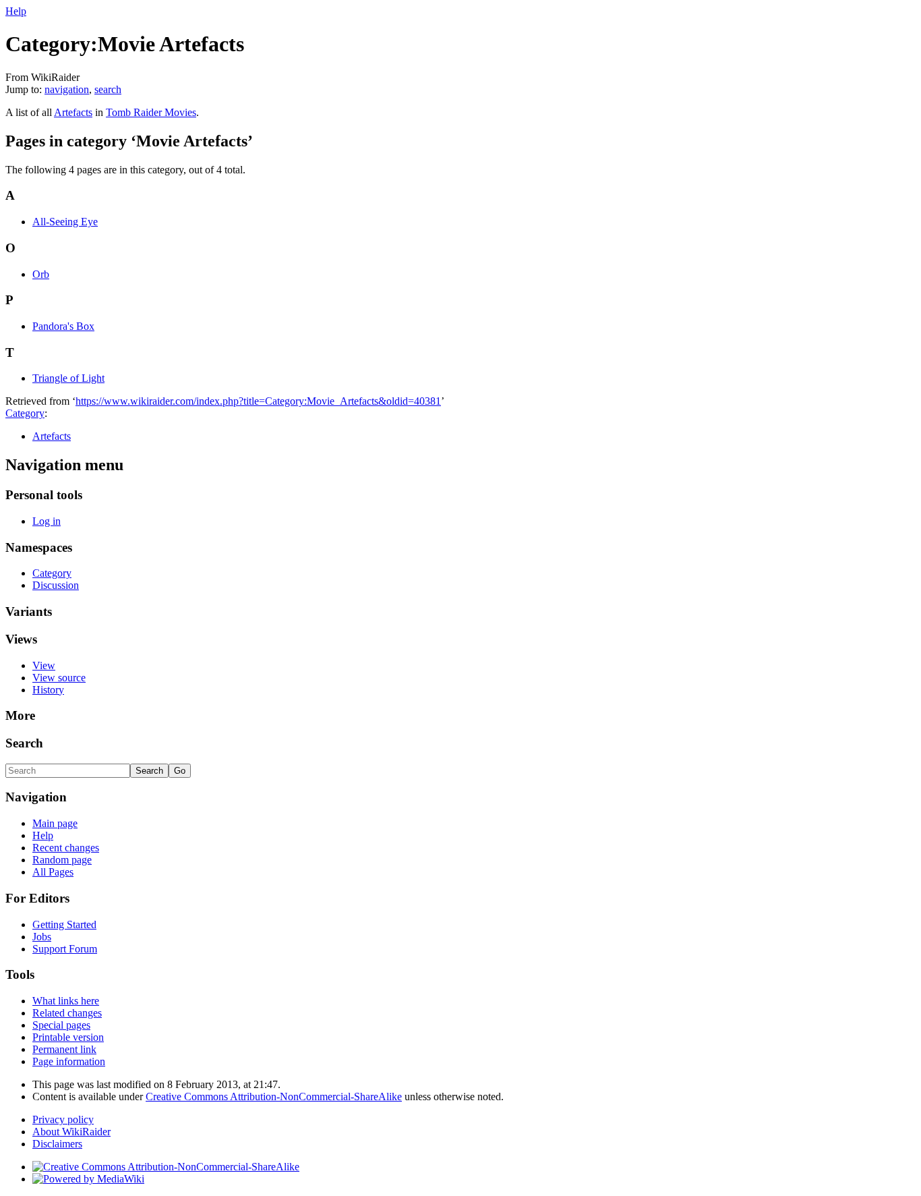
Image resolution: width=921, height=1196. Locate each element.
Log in (46, 521)
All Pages (52, 872)
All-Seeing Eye (65, 221)
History (48, 689)
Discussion (55, 585)
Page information (68, 1061)
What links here (65, 1000)
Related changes (67, 1013)
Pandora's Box (63, 326)
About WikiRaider (71, 1131)
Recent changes (65, 847)
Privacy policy (63, 1119)
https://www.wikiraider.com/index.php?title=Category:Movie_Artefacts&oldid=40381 (258, 401)
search (107, 89)
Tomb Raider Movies (151, 112)
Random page (62, 859)
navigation (66, 89)
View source (59, 677)
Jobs (41, 936)
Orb (40, 274)
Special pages (61, 1025)
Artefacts (73, 112)
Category (24, 413)
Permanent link (64, 1049)
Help (15, 11)
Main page (55, 823)
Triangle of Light (68, 378)
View (43, 665)
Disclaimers (57, 1143)
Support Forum (64, 949)
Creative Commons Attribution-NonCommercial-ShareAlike (274, 1096)
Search (24, 743)
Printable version (68, 1037)
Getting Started (64, 924)
